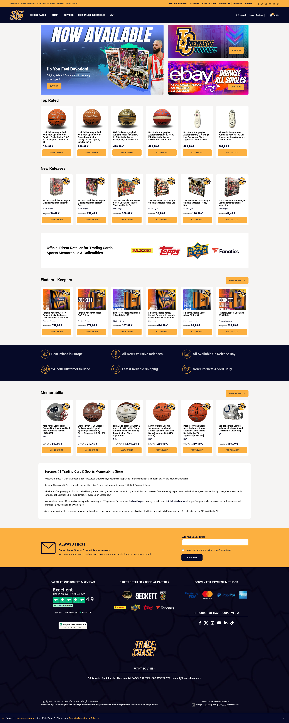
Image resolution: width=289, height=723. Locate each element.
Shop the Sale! (144, 394)
